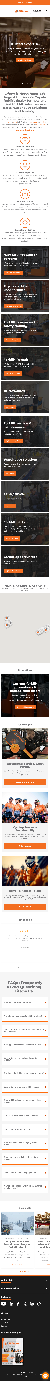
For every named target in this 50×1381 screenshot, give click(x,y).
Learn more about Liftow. (25, 130)
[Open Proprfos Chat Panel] (45, 1375)
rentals (29, 122)
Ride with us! (25, 846)
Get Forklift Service (25, 60)
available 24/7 (41, 125)
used (15, 122)
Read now (16, 1265)
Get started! (25, 906)
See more (24, 1272)
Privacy (31, 1372)
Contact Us (5, 1319)
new (8, 122)
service (42, 122)
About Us (4, 1323)
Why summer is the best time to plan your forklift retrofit (17, 1244)
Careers (4, 1326)
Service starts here (25, 782)
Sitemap (23, 1372)
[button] (38, 632)
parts (35, 122)
